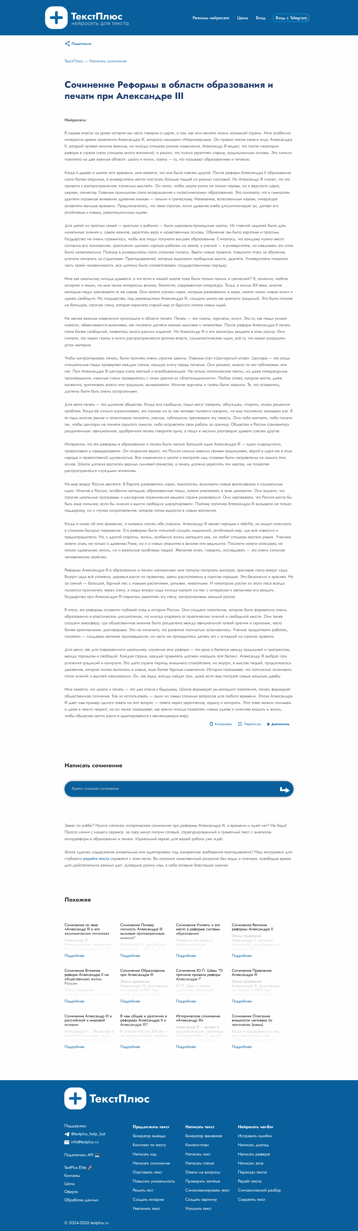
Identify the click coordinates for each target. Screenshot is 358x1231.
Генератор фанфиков (203, 1136)
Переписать (252, 723)
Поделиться (81, 43)
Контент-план (197, 1145)
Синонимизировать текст (207, 1190)
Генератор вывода (149, 1136)
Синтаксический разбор (259, 1190)
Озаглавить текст (147, 1172)
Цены (242, 18)
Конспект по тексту (149, 1145)
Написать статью (199, 1163)
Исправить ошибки (255, 1136)
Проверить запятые (202, 1181)
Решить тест (143, 1190)
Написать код (145, 1154)
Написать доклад (253, 1145)
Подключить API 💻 (82, 1155)
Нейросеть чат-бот (255, 1127)
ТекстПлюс (74, 61)
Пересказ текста (252, 1172)
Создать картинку (201, 1199)
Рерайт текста (249, 1181)
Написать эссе (251, 1163)
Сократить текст (251, 1199)
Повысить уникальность (154, 1181)
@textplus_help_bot (88, 1134)
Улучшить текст (198, 1208)
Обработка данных (81, 1200)
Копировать (223, 723)
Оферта (71, 1191)
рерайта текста (96, 858)
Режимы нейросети (211, 18)
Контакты (72, 1175)
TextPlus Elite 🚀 (78, 1167)
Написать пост (197, 1154)
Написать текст (199, 1127)
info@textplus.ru (85, 1142)
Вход (261, 18)
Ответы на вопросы (202, 1172)
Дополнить (280, 723)
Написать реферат (254, 1154)
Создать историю (148, 1199)
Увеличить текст (146, 1208)
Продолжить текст (151, 1127)
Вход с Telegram (291, 18)
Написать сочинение (108, 61)
